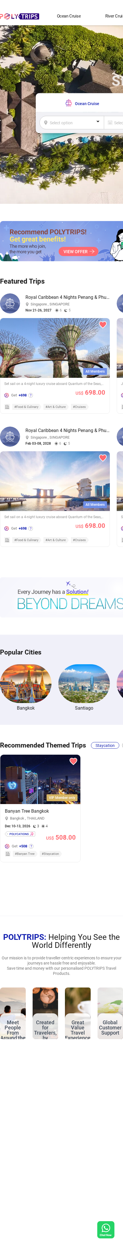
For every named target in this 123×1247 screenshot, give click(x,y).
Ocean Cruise (69, 16)
